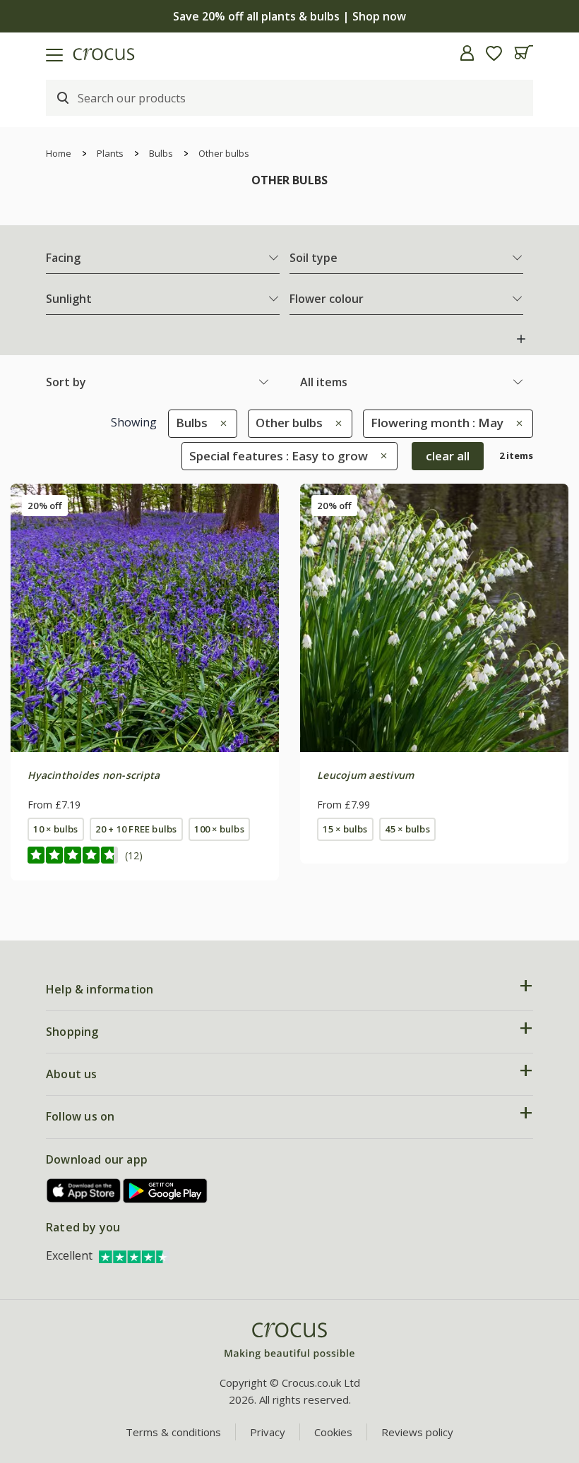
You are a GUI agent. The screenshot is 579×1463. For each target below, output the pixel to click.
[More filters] (521, 339)
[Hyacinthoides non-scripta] (145, 618)
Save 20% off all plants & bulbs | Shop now (289, 16)
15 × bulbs (345, 829)
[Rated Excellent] (134, 1255)
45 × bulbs (407, 829)
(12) (134, 855)
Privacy (267, 1432)
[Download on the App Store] (84, 1191)
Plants (110, 153)
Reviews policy (417, 1432)
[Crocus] (289, 1341)
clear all (448, 456)
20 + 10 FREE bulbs (136, 829)
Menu (16, 53)
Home (58, 153)
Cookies (333, 1432)
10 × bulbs (55, 829)
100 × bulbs (219, 829)
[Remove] (219, 422)
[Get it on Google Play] (165, 1191)
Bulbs (161, 153)
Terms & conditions (173, 1432)
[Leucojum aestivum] (434, 618)
